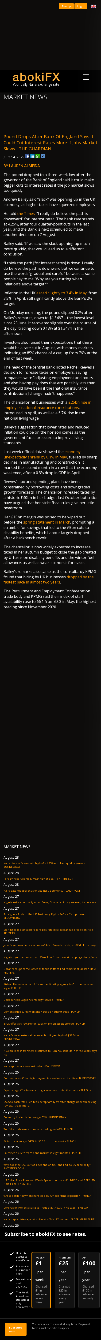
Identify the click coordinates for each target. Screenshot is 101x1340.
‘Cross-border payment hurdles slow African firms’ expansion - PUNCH (47, 1195)
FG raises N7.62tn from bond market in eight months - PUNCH (42, 1153)
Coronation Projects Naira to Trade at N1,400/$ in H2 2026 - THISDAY (46, 1207)
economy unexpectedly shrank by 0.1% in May (42, 454)
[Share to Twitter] (43, 156)
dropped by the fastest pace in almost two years (49, 579)
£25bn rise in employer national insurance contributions (47, 405)
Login (80, 6)
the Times (26, 213)
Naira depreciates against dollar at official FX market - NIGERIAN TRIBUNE (49, 1219)
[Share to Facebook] (27, 156)
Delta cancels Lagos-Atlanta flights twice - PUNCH (34, 999)
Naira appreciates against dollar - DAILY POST (32, 1066)
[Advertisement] (50, 35)
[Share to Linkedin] (32, 156)
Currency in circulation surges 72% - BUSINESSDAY (35, 1117)
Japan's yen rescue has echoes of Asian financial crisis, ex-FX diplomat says (50, 945)
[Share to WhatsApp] (37, 156)
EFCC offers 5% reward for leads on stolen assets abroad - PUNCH (44, 1023)
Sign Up (66, 6)
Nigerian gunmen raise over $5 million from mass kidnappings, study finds (50, 957)
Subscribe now (15, 1329)
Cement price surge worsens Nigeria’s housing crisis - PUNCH (42, 1011)
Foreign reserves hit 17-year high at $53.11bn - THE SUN (38, 878)
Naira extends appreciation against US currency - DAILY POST (42, 890)
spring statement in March (46, 522)
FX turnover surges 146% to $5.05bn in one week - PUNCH (40, 1141)
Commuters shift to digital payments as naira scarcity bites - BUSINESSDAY (50, 1078)
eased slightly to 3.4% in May (61, 292)
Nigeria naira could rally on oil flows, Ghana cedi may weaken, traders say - (50, 902)
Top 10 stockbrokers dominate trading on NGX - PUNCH (38, 1129)
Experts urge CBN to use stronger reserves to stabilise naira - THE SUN (47, 1090)
